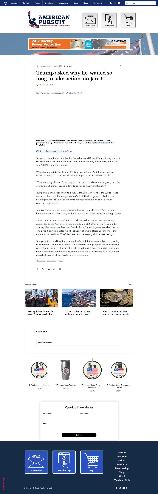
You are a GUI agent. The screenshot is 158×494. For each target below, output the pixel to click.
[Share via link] (54, 269)
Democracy (41, 261)
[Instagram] (115, 3)
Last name (84, 413)
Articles (122, 452)
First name (47, 413)
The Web (122, 456)
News (61, 261)
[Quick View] (39, 370)
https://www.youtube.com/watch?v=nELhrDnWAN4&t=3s (59, 93)
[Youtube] (119, 3)
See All (130, 284)
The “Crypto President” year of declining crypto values (116, 312)
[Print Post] (60, 269)
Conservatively (52, 261)
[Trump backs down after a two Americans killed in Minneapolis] (41, 298)
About (121, 476)
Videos (121, 460)
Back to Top (4, 483)
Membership (122, 468)
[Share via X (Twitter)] (43, 269)
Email (45, 423)
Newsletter (122, 464)
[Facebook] (111, 3)
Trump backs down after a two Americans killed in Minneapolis (41, 312)
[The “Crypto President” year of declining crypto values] (116, 298)
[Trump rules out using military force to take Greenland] (79, 298)
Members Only (122, 480)
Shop (122, 472)
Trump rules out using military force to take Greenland (77, 312)
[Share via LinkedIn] (49, 269)
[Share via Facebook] (37, 269)
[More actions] (120, 66)
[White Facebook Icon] (116, 488)
